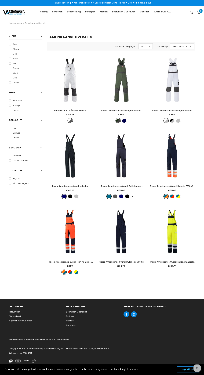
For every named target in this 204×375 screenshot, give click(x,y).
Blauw (16, 49)
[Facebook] (126, 314)
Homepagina (15, 23)
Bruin (15, 73)
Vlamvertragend (21, 183)
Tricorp (16, 105)
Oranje (16, 82)
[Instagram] (134, 314)
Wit (14, 63)
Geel (15, 53)
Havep (16, 110)
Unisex (16, 137)
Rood (15, 44)
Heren (15, 128)
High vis (17, 178)
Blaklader (17, 100)
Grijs (15, 77)
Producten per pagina (125, 46)
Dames (16, 133)
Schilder (17, 155)
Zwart (15, 58)
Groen (16, 68)
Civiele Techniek (20, 160)
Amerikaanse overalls (35, 23)
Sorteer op (162, 46)
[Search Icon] (191, 12)
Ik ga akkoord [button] (188, 369)
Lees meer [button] (133, 369)
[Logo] (14, 12)
